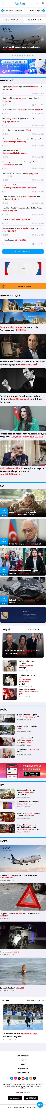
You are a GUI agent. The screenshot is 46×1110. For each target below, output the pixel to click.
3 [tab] (17, 55)
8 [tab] (29, 55)
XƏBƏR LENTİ (6, 80)
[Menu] (3, 3)
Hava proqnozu (10, 10)
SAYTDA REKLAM (23, 1056)
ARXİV (23, 1064)
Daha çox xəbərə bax (33, 629)
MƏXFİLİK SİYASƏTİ (23, 1073)
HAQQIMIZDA (23, 1068)
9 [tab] (32, 55)
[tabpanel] (23, 39)
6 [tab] (25, 55)
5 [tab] (22, 55)
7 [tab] (27, 55)
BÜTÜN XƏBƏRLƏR (23, 251)
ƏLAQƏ (23, 1060)
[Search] (43, 3)
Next (43, 10)
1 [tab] (12, 55)
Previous (2, 10)
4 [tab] (20, 55)
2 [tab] (15, 55)
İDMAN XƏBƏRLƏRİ (23, 286)
